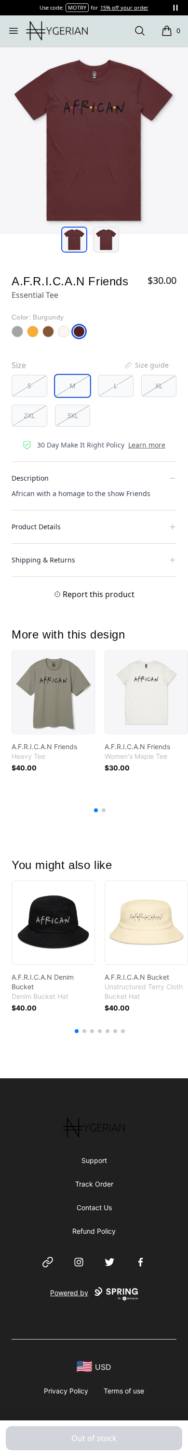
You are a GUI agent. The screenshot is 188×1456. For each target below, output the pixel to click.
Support (94, 1160)
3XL (72, 415)
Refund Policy (94, 1231)
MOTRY (77, 7)
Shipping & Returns (43, 559)
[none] (146, 365)
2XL (29, 415)
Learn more (146, 444)
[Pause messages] (175, 8)
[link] (53, 692)
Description (30, 478)
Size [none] (19, 365)
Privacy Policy (66, 1391)
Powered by (69, 1293)
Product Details (36, 526)
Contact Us (94, 1207)
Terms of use (124, 1391)
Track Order (94, 1184)
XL (158, 385)
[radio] (29, 386)
